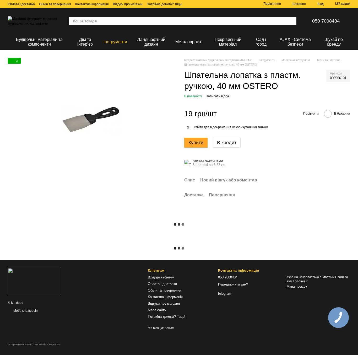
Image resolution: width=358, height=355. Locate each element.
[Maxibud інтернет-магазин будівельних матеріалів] (34, 281)
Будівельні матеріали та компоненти (39, 41)
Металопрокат (189, 42)
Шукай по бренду (333, 41)
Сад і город (261, 41)
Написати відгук (217, 96)
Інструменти (115, 42)
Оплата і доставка (21, 4)
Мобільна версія (25, 311)
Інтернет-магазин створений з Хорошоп (34, 344)
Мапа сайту (157, 310)
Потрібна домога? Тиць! (164, 4)
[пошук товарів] (292, 21)
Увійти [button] (198, 127)
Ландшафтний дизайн (151, 41)
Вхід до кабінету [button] (161, 277)
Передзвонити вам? (233, 284)
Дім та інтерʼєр (85, 41)
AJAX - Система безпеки (295, 41)
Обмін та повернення (55, 4)
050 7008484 (326, 21)
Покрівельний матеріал (228, 41)
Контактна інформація (92, 4)
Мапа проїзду (297, 286)
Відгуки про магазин (128, 4)
